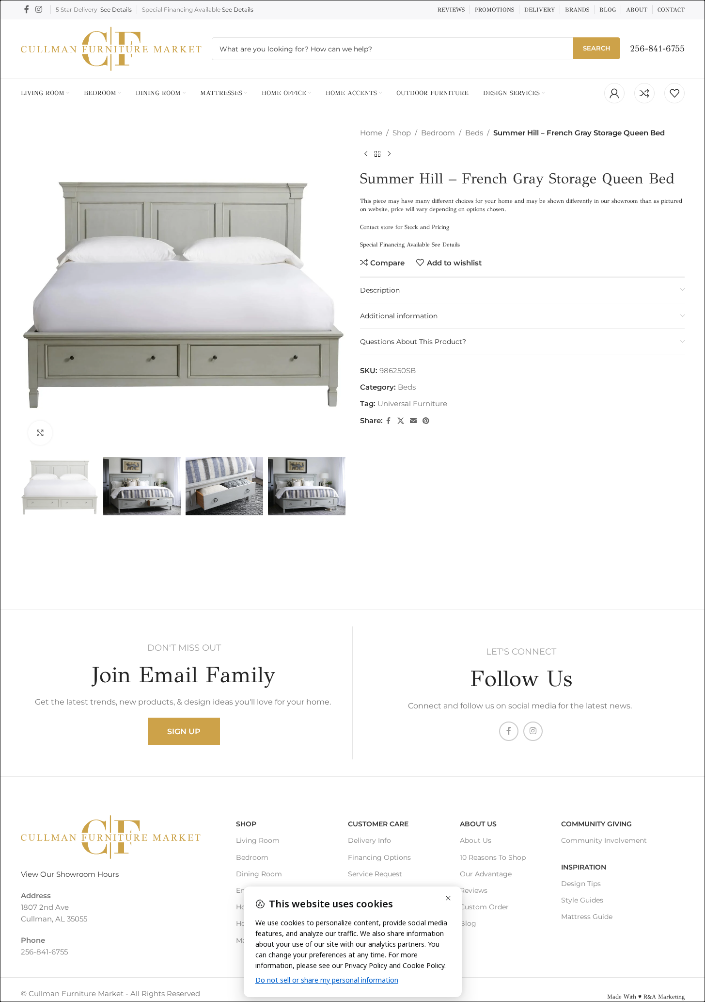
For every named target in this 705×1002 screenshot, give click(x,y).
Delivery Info (369, 840)
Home (371, 132)
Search (597, 48)
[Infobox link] (657, 48)
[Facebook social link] (26, 9)
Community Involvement (604, 840)
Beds (474, 132)
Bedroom (438, 132)
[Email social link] (413, 420)
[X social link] (400, 420)
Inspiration (583, 867)
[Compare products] (644, 93)
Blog (468, 923)
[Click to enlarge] (40, 433)
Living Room (258, 840)
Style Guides (582, 900)
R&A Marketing (664, 996)
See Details (116, 9)
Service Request (375, 874)
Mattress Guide (586, 916)
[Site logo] (111, 47)
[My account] (614, 93)
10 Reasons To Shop (493, 857)
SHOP (246, 824)
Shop (401, 132)
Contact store (376, 227)
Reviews (473, 890)
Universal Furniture (412, 403)
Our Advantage (486, 874)
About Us (478, 824)
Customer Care (378, 824)
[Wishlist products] (674, 93)
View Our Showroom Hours (70, 874)
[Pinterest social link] (426, 420)
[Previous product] (366, 154)
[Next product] (389, 154)
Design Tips (581, 883)
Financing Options (379, 857)
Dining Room (259, 874)
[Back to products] (377, 154)
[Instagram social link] (39, 9)
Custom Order (484, 907)
